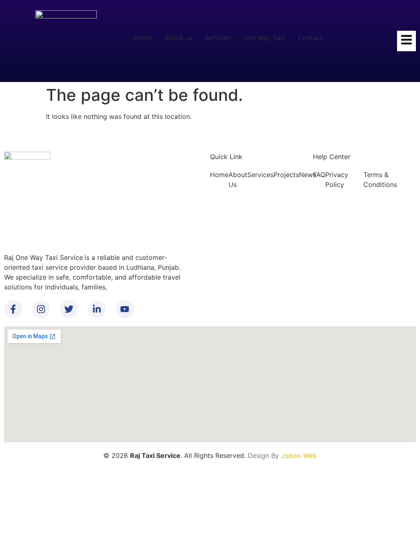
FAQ (319, 175)
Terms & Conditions (380, 180)
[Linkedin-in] (97, 309)
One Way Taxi (264, 38)
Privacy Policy (336, 180)
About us (178, 38)
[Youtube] (125, 309)
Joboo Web (299, 455)
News (307, 175)
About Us (237, 180)
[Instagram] (41, 309)
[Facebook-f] (13, 309)
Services (218, 38)
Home (143, 38)
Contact (310, 38)
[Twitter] (69, 309)
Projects (286, 175)
